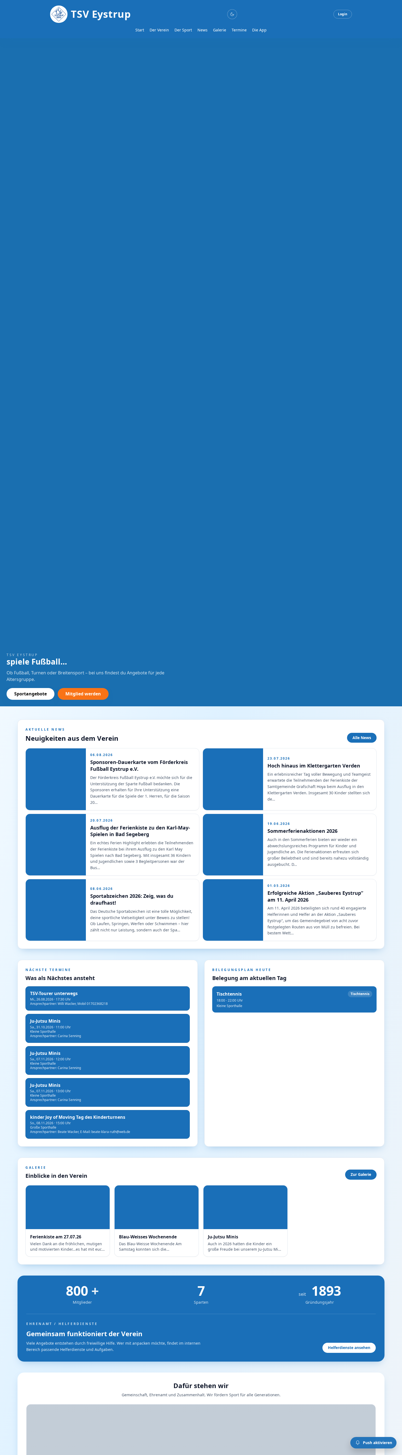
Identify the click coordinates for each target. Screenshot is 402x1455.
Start (139, 30)
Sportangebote (30, 694)
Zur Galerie (361, 1174)
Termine (239, 30)
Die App (259, 30)
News (202, 30)
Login (342, 14)
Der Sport (183, 30)
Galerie (219, 30)
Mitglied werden (83, 694)
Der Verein (159, 30)
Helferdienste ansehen (349, 1347)
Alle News (362, 737)
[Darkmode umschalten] (232, 14)
